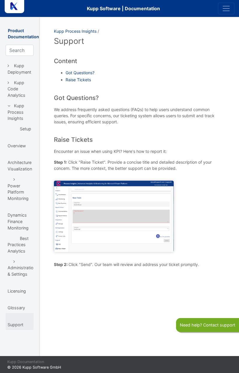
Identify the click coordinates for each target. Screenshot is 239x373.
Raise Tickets (78, 79)
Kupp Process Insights (16, 112)
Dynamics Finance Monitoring (18, 221)
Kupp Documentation (25, 362)
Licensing (17, 291)
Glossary (16, 307)
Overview (17, 145)
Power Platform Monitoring (18, 192)
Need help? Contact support (207, 324)
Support (15, 324)
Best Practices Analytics (18, 244)
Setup (25, 128)
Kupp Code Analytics (16, 89)
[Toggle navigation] (226, 8)
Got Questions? (80, 72)
